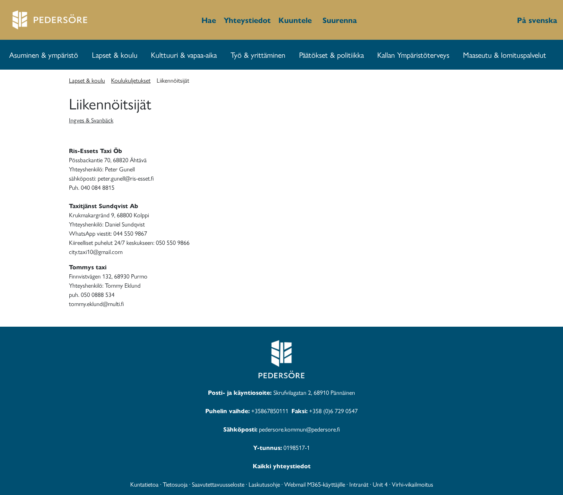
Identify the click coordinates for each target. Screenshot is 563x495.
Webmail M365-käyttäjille (314, 484)
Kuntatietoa (144, 484)
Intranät (358, 484)
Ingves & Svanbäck (91, 120)
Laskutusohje (264, 484)
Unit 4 (380, 484)
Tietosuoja (175, 484)
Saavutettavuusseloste (218, 484)
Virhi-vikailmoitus (412, 484)
